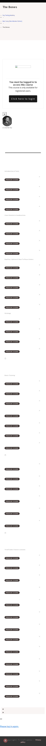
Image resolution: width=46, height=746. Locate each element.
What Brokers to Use (13, 186)
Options (8, 304)
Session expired (8, 721)
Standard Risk (10, 390)
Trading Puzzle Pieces (14, 381)
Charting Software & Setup (15, 206)
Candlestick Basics (12, 221)
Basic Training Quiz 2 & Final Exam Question (22, 535)
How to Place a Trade (13, 294)
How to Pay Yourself (13, 348)
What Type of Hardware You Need (19, 196)
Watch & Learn (10, 368)
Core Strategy (10, 476)
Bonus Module (10, 542)
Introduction (10, 176)
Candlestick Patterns (13, 230)
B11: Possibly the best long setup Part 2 (21, 671)
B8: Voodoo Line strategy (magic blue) (20, 636)
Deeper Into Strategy (13, 329)
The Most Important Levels (16, 338)
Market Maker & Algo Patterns (17, 250)
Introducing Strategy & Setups (17, 319)
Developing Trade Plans (15, 433)
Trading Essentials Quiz (14, 361)
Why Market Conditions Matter (17, 423)
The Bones (8, 163)
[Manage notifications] (5, 741)
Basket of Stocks (11, 284)
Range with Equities (13, 265)
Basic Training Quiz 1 (13, 457)
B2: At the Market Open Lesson (17, 565)
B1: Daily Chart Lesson (14, 555)
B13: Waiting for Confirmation (17, 693)
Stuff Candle (10, 240)
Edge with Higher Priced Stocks (17, 274)
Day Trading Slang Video (15, 400)
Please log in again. (9, 726)
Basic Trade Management (15, 486)
